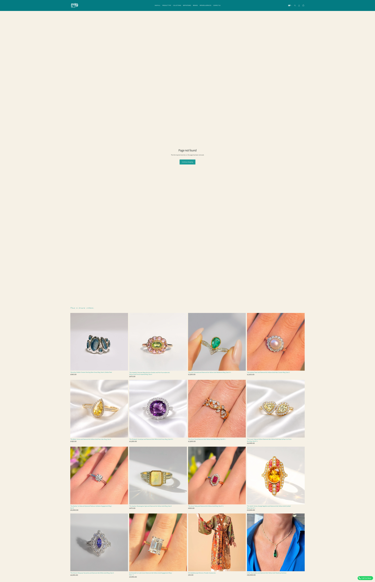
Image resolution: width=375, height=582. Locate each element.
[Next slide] (125, 342)
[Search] (295, 5)
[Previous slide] (73, 342)
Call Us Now (366, 578)
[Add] (125, 367)
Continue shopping (187, 162)
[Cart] (303, 5)
